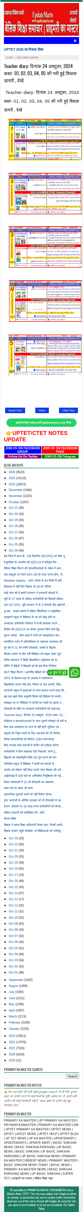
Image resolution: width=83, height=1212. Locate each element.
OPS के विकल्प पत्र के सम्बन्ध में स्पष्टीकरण (28, 678)
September (16, 980)
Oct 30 (14, 514)
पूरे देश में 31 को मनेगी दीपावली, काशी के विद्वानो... (31, 647)
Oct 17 (14, 875)
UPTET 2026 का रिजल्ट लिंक (23, 49)
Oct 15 (14, 887)
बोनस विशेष (10, 818)
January (14, 1028)
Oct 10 (14, 917)
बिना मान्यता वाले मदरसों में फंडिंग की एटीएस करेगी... (32, 745)
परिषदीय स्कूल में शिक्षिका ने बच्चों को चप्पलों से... (30, 764)
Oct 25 (14, 544)
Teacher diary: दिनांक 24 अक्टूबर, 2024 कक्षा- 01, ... (35, 715)
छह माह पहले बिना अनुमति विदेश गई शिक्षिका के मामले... (34, 696)
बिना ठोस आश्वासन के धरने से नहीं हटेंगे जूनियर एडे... (33, 727)
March (13, 1016)
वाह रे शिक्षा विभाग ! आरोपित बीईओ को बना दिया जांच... (34, 672)
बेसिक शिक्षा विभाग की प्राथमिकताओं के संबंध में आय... (34, 568)
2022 (12, 1042)
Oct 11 (13, 911)
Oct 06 (14, 942)
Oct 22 (14, 844)
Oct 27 (14, 532)
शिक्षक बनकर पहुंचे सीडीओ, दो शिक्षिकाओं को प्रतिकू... (34, 831)
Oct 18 (14, 868)
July (12, 992)
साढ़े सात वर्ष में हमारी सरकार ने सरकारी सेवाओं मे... (32, 593)
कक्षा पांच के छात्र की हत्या (18, 788)
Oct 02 (14, 966)
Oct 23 (14, 838)
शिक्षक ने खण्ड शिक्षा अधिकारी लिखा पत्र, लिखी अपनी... (34, 825)
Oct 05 (14, 948)
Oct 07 (14, 936)
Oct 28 (14, 526)
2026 (12, 472)
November (16, 496)
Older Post (68, 410)
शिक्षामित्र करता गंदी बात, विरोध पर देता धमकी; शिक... (34, 684)
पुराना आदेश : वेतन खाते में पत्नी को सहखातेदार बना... (33, 635)
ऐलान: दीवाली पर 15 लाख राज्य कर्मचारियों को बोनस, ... (34, 806)
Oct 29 (14, 520)
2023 (12, 1036)
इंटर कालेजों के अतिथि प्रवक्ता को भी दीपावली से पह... (33, 800)
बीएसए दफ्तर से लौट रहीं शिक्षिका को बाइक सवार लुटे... (34, 654)
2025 (12, 478)
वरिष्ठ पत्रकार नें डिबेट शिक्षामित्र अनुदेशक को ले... (32, 660)
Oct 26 (14, 538)
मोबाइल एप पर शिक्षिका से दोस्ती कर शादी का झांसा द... (34, 702)
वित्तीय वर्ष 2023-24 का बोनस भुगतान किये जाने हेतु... (33, 629)
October (14, 502)
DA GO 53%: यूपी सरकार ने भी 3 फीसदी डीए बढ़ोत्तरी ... (36, 605)
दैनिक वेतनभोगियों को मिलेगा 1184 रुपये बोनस (29, 739)
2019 (12, 1060)
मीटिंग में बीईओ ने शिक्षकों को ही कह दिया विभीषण (30, 666)
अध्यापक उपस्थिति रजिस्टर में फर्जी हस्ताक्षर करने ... (32, 623)
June (12, 998)
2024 (12, 484)
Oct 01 (14, 972)
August (14, 986)
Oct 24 (14, 550)
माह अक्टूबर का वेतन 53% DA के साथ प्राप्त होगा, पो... (34, 574)
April (12, 1010)
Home (42, 410)
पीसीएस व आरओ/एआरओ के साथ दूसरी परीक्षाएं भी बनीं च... (36, 721)
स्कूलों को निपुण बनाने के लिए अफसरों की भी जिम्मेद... (33, 733)
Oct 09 (14, 923)
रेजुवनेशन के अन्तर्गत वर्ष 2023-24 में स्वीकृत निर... (31, 562)
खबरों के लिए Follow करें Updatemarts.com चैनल (43, 422)
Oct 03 (14, 960)
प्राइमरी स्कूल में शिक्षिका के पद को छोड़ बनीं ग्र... (31, 617)
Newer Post (15, 410)
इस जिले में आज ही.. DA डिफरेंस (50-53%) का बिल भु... (36, 556)
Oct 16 (14, 881)
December (16, 490)
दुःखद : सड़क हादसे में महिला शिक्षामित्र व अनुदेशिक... (33, 611)
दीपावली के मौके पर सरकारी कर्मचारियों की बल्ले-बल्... (33, 708)
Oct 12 (14, 905)
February (15, 1022)
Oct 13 (14, 899)
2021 (12, 1048)
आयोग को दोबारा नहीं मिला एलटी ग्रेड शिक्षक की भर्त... (34, 770)
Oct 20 (14, 856)
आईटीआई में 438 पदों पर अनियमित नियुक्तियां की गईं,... (34, 776)
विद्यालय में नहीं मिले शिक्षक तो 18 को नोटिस (27, 586)
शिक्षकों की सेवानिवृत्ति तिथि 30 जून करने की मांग (30, 757)
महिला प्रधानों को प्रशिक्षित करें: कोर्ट (24, 812)
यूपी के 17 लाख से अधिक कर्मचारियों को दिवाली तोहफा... (35, 599)
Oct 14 (14, 893)
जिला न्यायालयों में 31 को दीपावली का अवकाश (28, 782)
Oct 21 (14, 850)
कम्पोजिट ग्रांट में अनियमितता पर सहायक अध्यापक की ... (35, 641)
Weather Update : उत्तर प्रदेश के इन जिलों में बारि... (34, 580)
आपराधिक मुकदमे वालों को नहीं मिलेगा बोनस (28, 794)
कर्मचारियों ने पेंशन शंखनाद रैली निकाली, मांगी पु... (31, 751)
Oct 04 (14, 954)
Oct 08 (14, 929)
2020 (12, 1054)
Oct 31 (14, 507)
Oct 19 (14, 862)
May (12, 1004)
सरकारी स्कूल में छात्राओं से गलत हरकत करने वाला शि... (35, 690)
